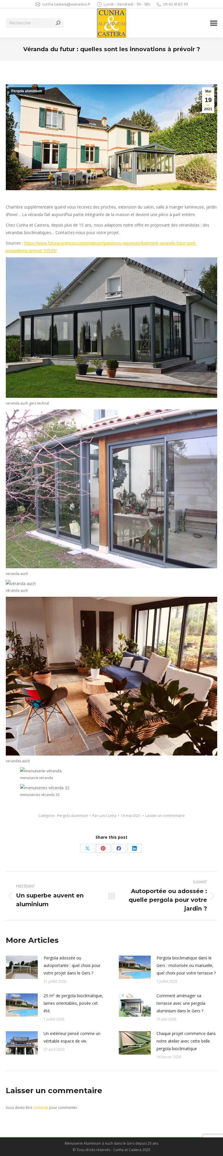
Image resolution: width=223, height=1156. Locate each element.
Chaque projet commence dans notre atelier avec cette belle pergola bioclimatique (186, 1041)
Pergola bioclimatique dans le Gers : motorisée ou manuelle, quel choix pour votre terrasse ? (186, 965)
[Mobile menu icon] (213, 23)
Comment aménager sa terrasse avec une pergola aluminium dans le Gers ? (181, 1003)
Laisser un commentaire (165, 815)
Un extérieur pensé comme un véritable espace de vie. (72, 1037)
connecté (40, 1107)
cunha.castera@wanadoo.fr (66, 4)
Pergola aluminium (26, 91)
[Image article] (22, 967)
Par (104, 815)
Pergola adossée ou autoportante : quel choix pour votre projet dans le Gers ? (72, 965)
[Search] (58, 23)
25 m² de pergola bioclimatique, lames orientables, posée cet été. (73, 1003)
